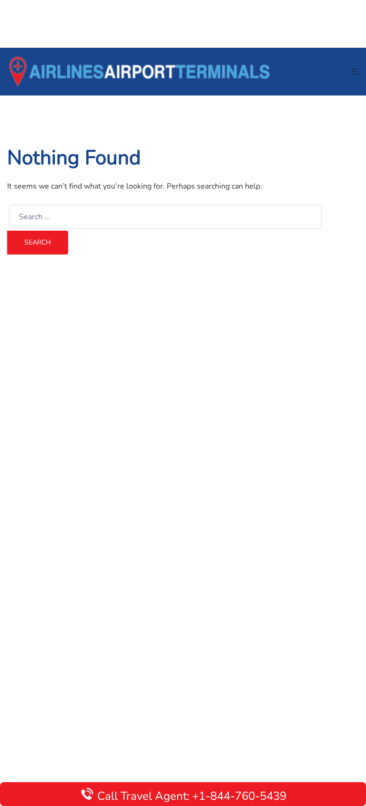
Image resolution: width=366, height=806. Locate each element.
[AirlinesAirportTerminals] (139, 71)
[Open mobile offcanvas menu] (355, 72)
